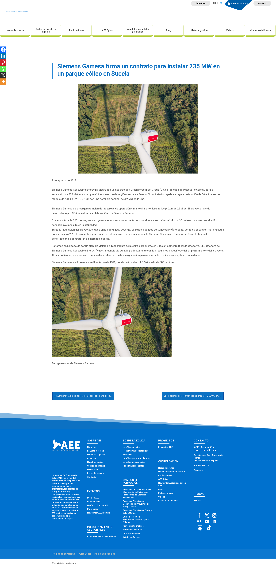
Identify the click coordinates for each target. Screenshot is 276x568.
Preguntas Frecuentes (133, 466)
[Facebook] (3, 49)
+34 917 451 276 (201, 465)
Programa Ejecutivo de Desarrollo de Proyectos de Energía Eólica (136, 504)
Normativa (127, 454)
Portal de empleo (95, 473)
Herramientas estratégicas (135, 451)
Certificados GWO (131, 533)
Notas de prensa (15, 30)
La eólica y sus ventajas (134, 462)
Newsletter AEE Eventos (98, 513)
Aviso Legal (85, 554)
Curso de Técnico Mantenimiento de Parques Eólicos (136, 519)
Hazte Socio (93, 469)
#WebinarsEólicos (131, 537)
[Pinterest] (3, 62)
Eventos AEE (93, 498)
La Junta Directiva (95, 451)
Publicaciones (76, 30)
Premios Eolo (93, 501)
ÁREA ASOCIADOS (240, 4)
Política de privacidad (63, 554)
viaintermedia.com (66, 563)
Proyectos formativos (133, 526)
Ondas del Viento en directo (45, 30)
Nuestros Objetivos (96, 454)
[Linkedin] (3, 56)
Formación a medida (132, 529)
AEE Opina (107, 30)
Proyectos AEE (165, 447)
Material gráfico (199, 30)
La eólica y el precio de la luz (136, 458)
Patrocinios (92, 509)
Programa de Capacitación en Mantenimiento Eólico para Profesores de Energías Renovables (137, 493)
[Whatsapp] (3, 69)
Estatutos (91, 458)
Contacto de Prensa (260, 30)
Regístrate (201, 3)
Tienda (197, 500)
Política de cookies (104, 554)
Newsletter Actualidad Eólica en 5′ (138, 30)
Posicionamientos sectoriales (101, 536)
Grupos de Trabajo (96, 466)
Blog (168, 30)
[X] (3, 75)
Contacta (262, 3)
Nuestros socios (95, 462)
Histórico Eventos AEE (97, 505)
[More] (3, 81)
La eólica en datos (131, 447)
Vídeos (230, 30)
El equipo (91, 447)
